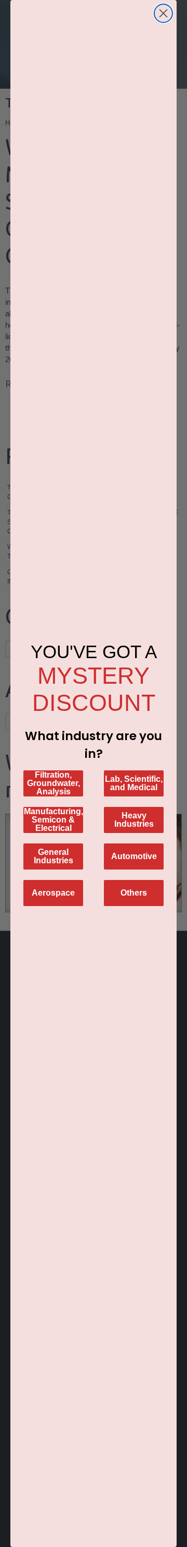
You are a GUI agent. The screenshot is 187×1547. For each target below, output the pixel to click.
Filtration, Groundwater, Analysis (53, 783)
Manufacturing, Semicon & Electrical (53, 819)
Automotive (134, 856)
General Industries (53, 856)
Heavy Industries (134, 819)
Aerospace (53, 892)
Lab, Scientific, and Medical (134, 783)
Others (134, 892)
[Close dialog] (163, 13)
